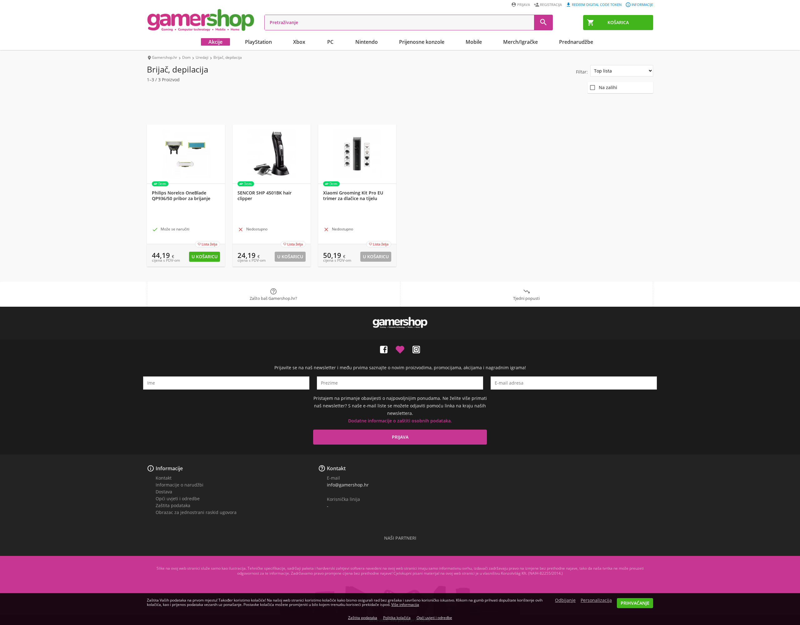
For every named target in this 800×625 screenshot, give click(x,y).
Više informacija (405, 604)
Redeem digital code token (597, 4)
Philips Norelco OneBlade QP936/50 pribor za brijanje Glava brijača (181, 198)
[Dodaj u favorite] (400, 348)
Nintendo (366, 41)
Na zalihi (608, 87)
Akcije (215, 41)
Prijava (523, 4)
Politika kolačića (397, 617)
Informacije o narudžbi (179, 485)
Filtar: (582, 72)
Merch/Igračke (520, 41)
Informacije (642, 4)
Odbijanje (565, 600)
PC (330, 41)
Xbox (299, 41)
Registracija (551, 4)
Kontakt (164, 478)
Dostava (164, 492)
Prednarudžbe (576, 41)
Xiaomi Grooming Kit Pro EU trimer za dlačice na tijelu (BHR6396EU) (353, 198)
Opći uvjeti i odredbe (178, 499)
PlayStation (258, 41)
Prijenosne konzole (421, 41)
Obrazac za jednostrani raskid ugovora (196, 512)
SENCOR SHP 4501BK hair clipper (265, 195)
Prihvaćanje (635, 603)
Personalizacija (596, 600)
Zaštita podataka (173, 505)
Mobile (474, 41)
